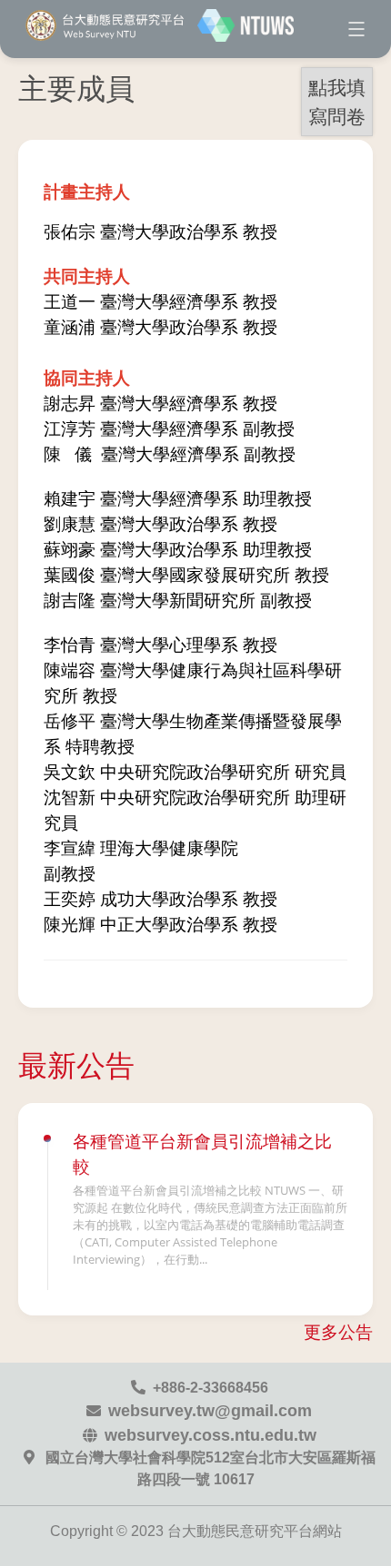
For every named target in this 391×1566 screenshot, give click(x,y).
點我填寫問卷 (337, 101)
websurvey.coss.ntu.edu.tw (210, 1435)
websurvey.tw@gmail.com (210, 1411)
